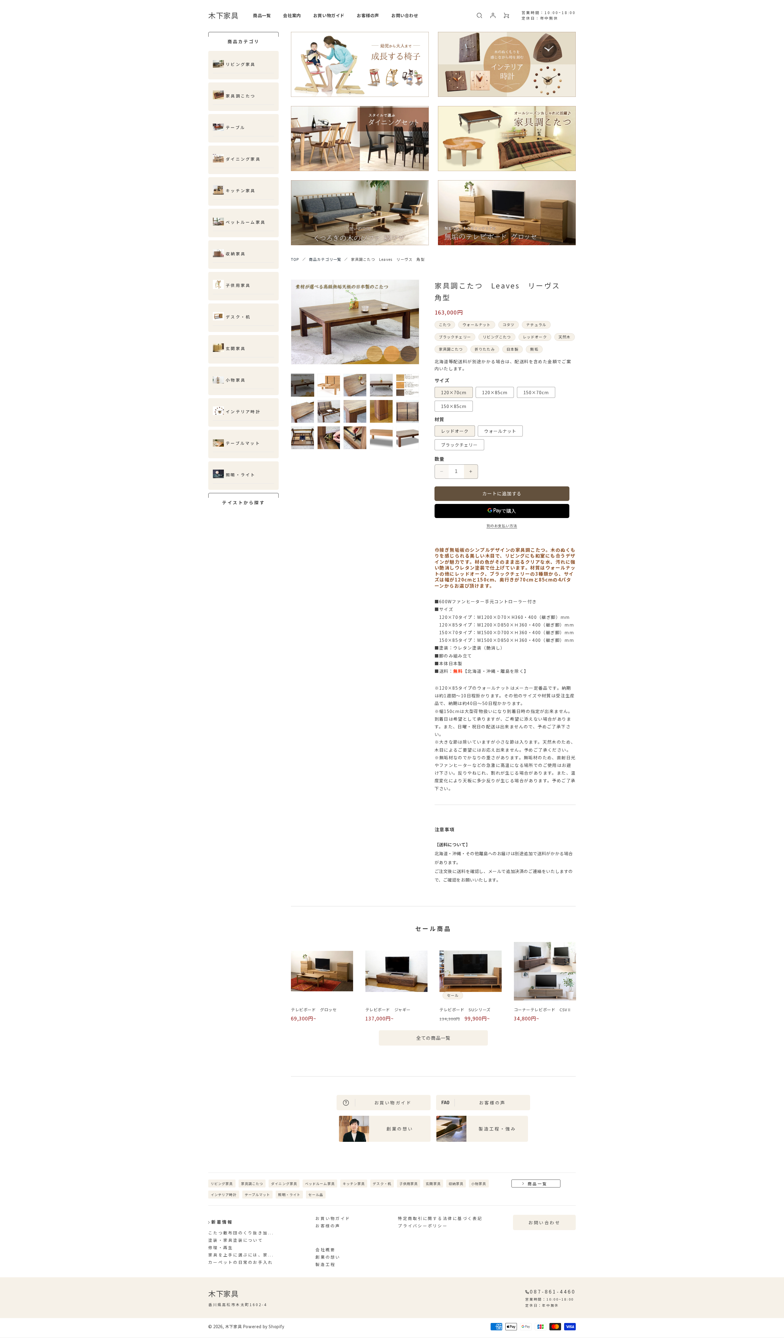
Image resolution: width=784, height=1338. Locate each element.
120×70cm (453, 392)
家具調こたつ (241, 96)
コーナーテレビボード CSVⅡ (542, 1009)
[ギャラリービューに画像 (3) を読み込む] (355, 385)
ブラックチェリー (459, 445)
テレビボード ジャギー (388, 1009)
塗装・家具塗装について (235, 1240)
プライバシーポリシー (423, 1226)
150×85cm (453, 406)
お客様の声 (327, 1226)
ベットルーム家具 (246, 222)
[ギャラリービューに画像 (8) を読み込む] (355, 411)
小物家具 (236, 380)
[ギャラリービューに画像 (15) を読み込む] (407, 437)
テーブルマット (243, 443)
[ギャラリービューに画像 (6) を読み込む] (302, 411)
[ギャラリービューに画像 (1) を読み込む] (302, 385)
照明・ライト (241, 475)
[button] (479, 15)
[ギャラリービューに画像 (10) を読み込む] (407, 411)
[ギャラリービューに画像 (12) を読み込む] (329, 437)
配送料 (521, 361)
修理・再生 (220, 1247)
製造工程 (325, 1264)
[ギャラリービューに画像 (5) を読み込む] (407, 385)
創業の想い (327, 1257)
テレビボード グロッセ (314, 1009)
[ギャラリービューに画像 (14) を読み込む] (381, 437)
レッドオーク (455, 431)
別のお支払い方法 (502, 525)
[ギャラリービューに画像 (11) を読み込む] (302, 437)
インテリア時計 (243, 411)
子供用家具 (238, 285)
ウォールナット (500, 431)
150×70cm (536, 392)
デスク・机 (238, 317)
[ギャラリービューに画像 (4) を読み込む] (381, 385)
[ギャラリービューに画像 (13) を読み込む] (355, 437)
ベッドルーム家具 (320, 1183)
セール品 (315, 1194)
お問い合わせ (544, 1222)
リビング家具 (241, 64)
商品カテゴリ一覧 (325, 259)
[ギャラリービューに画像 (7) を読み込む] (329, 411)
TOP (295, 259)
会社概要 (325, 1249)
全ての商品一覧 (433, 1038)
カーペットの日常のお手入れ (240, 1262)
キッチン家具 (241, 190)
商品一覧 (538, 1184)
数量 (440, 459)
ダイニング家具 (243, 159)
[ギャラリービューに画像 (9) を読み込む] (381, 411)
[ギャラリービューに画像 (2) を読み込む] (329, 385)
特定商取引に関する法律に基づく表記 (440, 1218)
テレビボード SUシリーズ (465, 1009)
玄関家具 (236, 348)
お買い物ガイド (332, 1218)
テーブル (235, 127)
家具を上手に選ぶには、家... (241, 1255)
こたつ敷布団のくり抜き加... (241, 1233)
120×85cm (494, 392)
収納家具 (236, 254)
